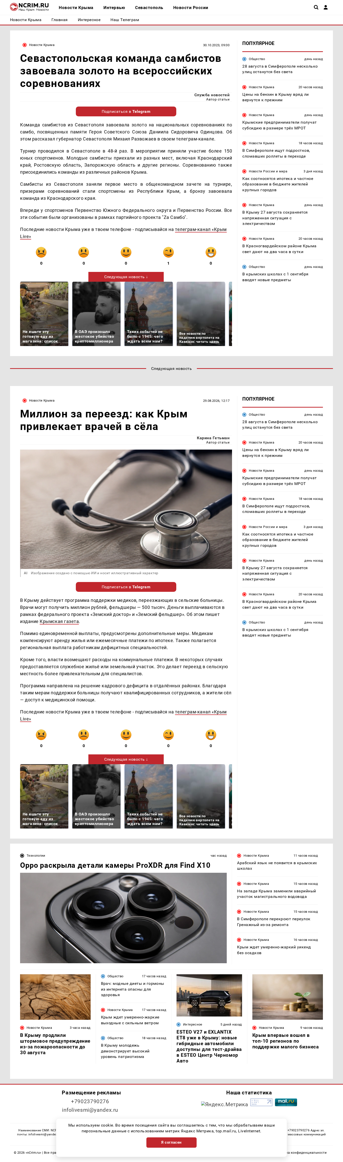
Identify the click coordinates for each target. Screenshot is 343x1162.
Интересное (192, 1024)
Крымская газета (59, 621)
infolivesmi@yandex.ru (90, 1110)
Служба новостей (212, 94)
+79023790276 (90, 1101)
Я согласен (171, 1142)
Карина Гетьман (213, 437)
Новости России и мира (268, 171)
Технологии (36, 855)
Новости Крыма (41, 45)
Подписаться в (126, 111)
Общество (257, 59)
